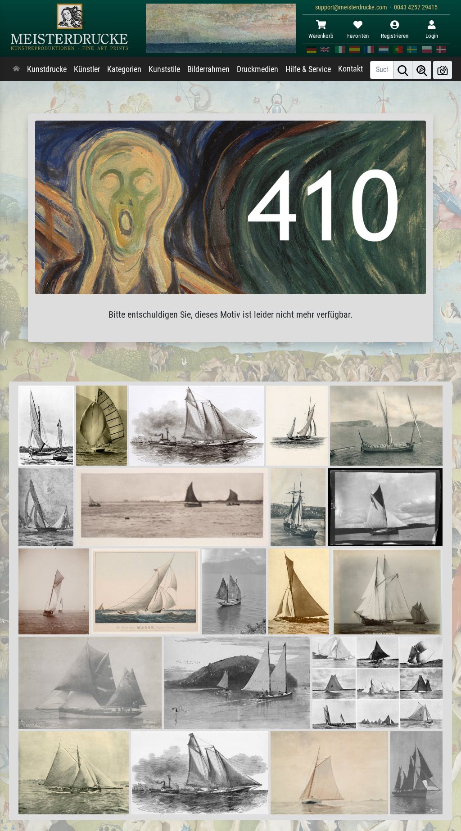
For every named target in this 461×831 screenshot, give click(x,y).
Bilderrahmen (208, 69)
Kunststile (164, 69)
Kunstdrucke (47, 69)
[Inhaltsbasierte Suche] (421, 70)
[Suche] (402, 70)
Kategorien (124, 69)
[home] (16, 69)
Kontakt (350, 68)
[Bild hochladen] (442, 70)
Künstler (87, 69)
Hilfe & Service (308, 69)
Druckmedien (257, 69)
